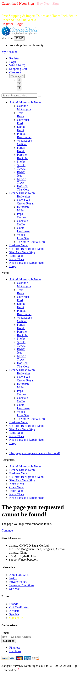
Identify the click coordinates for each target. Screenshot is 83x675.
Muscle (21, 179)
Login (13, 62)
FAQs (13, 578)
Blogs (12, 266)
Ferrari (21, 147)
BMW (21, 172)
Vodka (21, 234)
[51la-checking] (18, 670)
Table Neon (16, 255)
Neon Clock (16, 259)
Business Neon (18, 245)
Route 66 (22, 158)
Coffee (21, 224)
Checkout (15, 72)
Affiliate (14, 610)
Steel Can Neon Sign (22, 252)
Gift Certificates (19, 607)
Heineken (23, 207)
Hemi (20, 130)
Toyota (21, 168)
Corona (21, 217)
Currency (17, 76)
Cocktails (22, 220)
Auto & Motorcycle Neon (25, 102)
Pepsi (20, 214)
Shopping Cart (18, 68)
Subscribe (8, 640)
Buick (20, 116)
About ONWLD (19, 574)
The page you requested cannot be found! (34, 453)
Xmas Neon (16, 483)
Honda (21, 151)
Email (5, 633)
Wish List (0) (17, 65)
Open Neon (16, 487)
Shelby (21, 161)
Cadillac (22, 144)
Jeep (19, 175)
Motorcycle (24, 109)
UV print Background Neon (26, 248)
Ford (20, 123)
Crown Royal (25, 203)
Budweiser (23, 196)
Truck (20, 182)
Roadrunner (24, 137)
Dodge (21, 126)
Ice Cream (23, 231)
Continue (7, 530)
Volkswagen (24, 140)
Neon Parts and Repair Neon (26, 262)
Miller (20, 210)
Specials (14, 614)
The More (23, 189)
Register (14, 58)
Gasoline (22, 105)
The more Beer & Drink (31, 241)
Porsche (22, 154)
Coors (20, 227)
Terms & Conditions (21, 585)
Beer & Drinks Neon (22, 193)
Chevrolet (23, 119)
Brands (13, 603)
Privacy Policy (18, 581)
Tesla (20, 112)
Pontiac (21, 133)
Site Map (14, 588)
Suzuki (21, 165)
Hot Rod (22, 186)
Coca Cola (23, 200)
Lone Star (23, 238)
